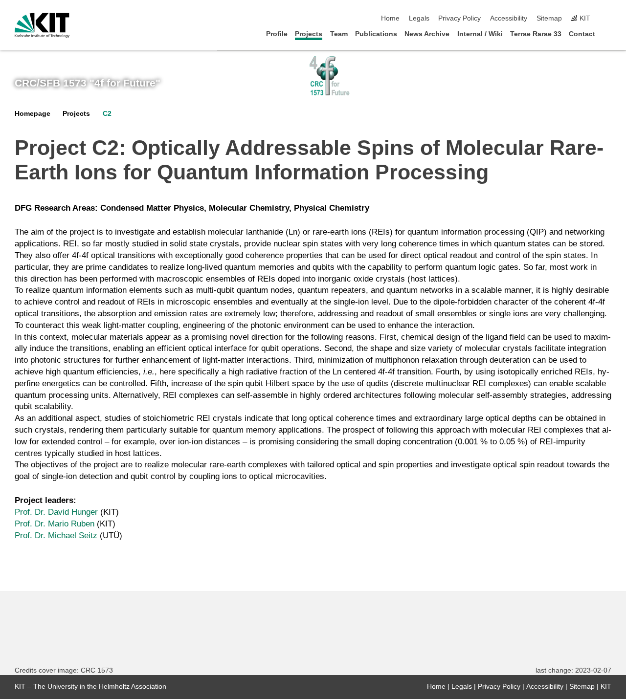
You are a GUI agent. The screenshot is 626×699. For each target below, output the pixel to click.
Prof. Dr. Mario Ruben (54, 523)
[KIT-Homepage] (42, 25)
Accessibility (508, 18)
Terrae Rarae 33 (535, 34)
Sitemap (549, 18)
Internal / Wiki (480, 34)
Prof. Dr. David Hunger (56, 512)
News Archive (426, 34)
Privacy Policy (459, 18)
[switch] (608, 18)
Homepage (32, 113)
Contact (582, 34)
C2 (107, 113)
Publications (376, 34)
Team (339, 34)
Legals (419, 18)
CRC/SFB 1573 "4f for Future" (87, 83)
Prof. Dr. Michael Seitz (56, 535)
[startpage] (608, 33)
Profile (277, 34)
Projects (308, 34)
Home (390, 18)
